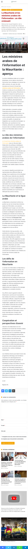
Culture (8, 9)
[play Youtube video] (14, 498)
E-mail (3, 425)
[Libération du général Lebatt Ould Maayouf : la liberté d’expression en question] (21, 474)
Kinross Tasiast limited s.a (9, 541)
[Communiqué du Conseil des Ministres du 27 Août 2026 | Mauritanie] (21, 455)
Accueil (4, 6)
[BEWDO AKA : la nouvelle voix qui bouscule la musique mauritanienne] (7, 474)
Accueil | (9, 6)
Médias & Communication (16, 9)
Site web (3, 431)
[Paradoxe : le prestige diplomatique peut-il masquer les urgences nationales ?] (7, 456)
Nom (2, 419)
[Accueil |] (14, 1)
